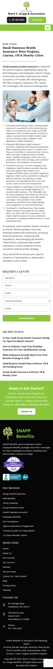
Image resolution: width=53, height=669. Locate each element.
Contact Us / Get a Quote (14, 576)
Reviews (7, 567)
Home (6, 548)
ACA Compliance (10, 521)
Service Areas (9, 571)
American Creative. (28, 665)
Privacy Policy (9, 585)
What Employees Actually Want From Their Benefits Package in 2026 (25, 356)
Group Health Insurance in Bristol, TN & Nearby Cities (24, 374)
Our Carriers (9, 562)
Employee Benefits (12, 516)
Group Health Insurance (14, 493)
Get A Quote (37, 20)
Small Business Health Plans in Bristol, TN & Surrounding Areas (25, 365)
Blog (5, 580)
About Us (7, 553)
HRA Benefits (9, 498)
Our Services (9, 557)
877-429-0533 (18, 20)
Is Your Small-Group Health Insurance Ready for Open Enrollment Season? (26, 339)
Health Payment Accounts (15, 512)
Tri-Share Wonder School (15, 535)
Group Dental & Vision (13, 507)
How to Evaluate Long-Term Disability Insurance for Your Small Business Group (24, 348)
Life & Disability (10, 503)
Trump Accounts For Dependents (19, 530)
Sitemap (7, 590)
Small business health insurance (20, 66)
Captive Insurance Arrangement (18, 526)
